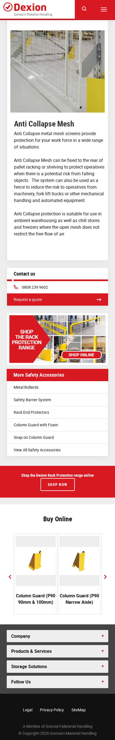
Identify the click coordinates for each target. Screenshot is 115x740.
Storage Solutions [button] (29, 666)
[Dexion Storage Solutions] (27, 9)
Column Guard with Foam (36, 424)
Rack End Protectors (31, 412)
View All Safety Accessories (37, 449)
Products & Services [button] (31, 651)
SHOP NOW (58, 484)
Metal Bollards (26, 387)
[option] (36, 574)
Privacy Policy (52, 709)
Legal (27, 709)
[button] (9, 576)
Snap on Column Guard (34, 437)
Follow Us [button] (21, 682)
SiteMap (78, 709)
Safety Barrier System (32, 399)
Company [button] (20, 636)
